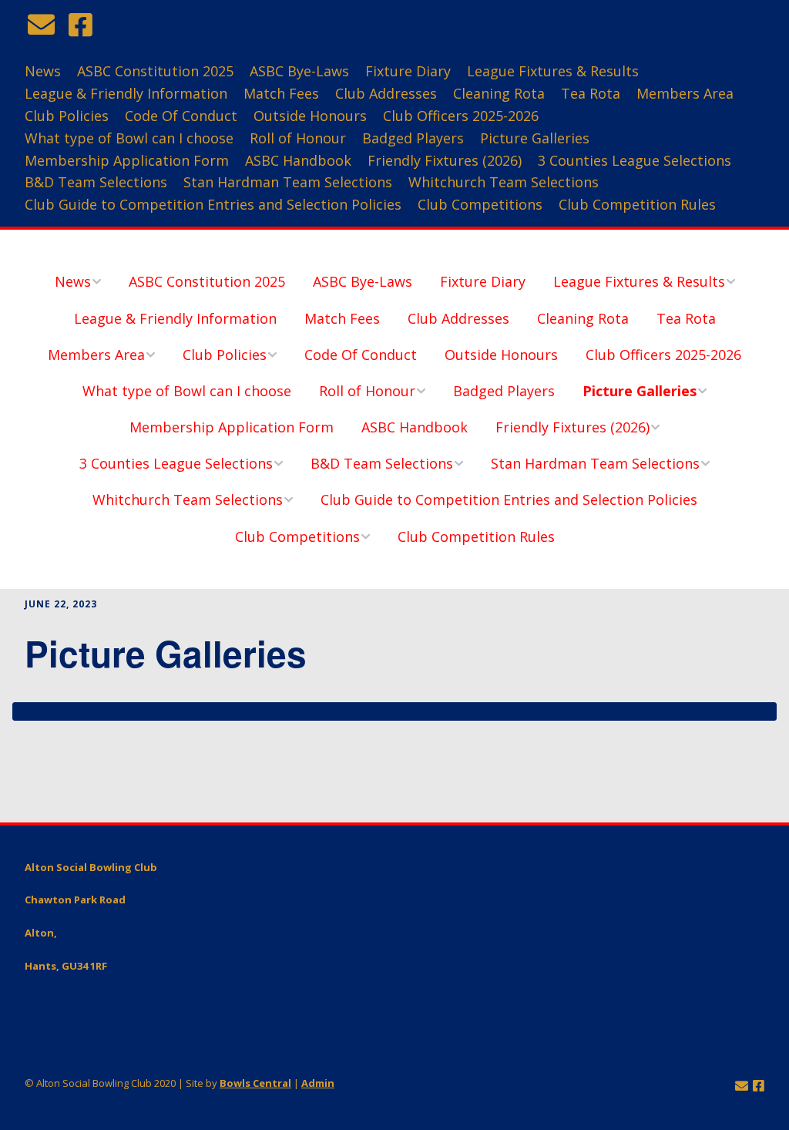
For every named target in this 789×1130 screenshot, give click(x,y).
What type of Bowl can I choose (129, 138)
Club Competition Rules (637, 204)
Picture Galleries (534, 138)
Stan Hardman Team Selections (287, 182)
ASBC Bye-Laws (299, 71)
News (43, 71)
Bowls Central (255, 1083)
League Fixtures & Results (553, 71)
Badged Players (413, 138)
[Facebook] (80, 24)
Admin (317, 1083)
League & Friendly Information (126, 93)
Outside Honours (310, 115)
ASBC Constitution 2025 (155, 71)
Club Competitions (480, 204)
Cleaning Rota (499, 93)
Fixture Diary (408, 71)
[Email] (43, 24)
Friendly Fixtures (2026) (445, 160)
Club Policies (67, 115)
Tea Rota (590, 93)
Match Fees (281, 93)
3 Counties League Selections (634, 160)
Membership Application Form (127, 160)
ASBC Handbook (298, 160)
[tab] (394, 711)
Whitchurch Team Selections (503, 182)
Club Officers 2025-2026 (461, 115)
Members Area (685, 93)
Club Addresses (386, 93)
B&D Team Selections (96, 182)
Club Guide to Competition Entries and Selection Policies (213, 204)
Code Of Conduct (181, 115)
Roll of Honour (298, 138)
